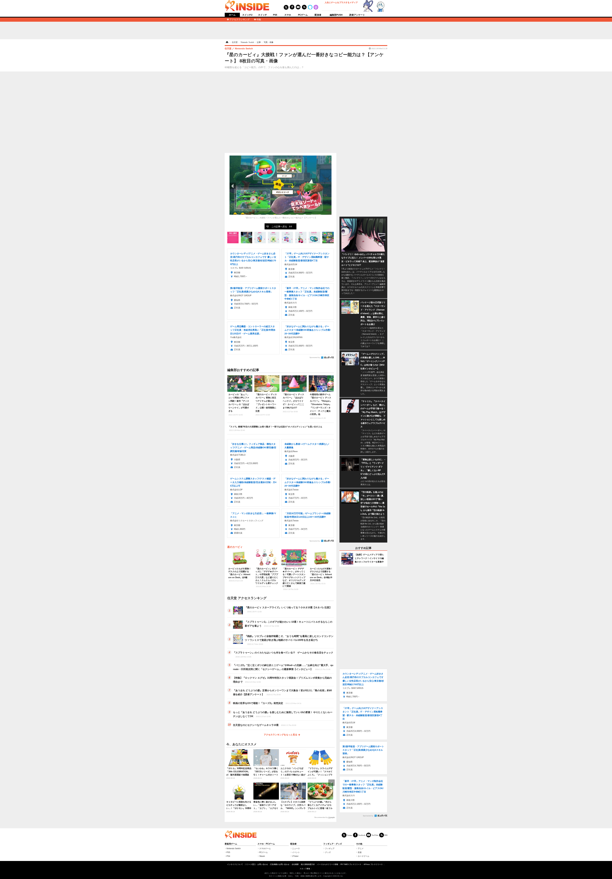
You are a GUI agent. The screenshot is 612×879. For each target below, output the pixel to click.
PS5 (275, 15)
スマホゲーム (265, 848)
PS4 (228, 856)
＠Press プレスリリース (373, 864)
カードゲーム (363, 856)
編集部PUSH (336, 15)
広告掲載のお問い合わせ (279, 864)
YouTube (375, 835)
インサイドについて (235, 864)
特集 (259, 19)
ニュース (296, 848)
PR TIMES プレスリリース (350, 864)
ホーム (232, 15)
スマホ (287, 15)
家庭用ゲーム (231, 844)
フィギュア (330, 848)
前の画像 (232, 186)
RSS (385, 835)
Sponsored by (315, 357)
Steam (262, 856)
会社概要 (295, 864)
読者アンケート (357, 15)
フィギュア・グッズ (332, 844)
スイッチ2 (247, 15)
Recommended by (321, 817)
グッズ (328, 852)
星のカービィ (235, 547)
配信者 (318, 15)
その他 (359, 844)
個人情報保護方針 (308, 864)
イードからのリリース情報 (327, 864)
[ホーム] (227, 42)
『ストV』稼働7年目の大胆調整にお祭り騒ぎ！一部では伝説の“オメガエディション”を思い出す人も (275, 428)
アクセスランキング (239, 19)
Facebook (361, 835)
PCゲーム (303, 15)
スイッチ (262, 15)
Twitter (349, 835)
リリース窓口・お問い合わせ (256, 864)
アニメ (361, 848)
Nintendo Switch (233, 848)
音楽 (360, 852)
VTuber (295, 856)
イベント (296, 852)
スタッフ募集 (305, 869)
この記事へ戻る (281, 226)
